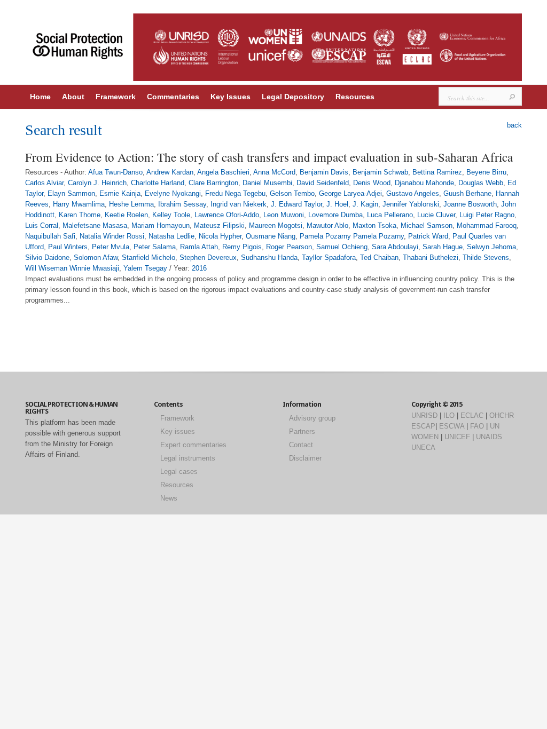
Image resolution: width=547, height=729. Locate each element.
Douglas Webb (480, 183)
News (168, 498)
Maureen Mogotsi (275, 225)
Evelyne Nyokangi (173, 193)
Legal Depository (293, 96)
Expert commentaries (193, 445)
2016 (199, 268)
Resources (354, 96)
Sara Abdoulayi (395, 247)
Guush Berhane (467, 193)
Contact (301, 445)
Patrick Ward (428, 236)
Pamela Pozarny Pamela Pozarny (352, 236)
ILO (449, 415)
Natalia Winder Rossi (112, 236)
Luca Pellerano (390, 215)
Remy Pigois (242, 247)
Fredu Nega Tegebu (235, 193)
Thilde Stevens (486, 257)
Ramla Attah (199, 247)
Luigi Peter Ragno (486, 215)
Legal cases (179, 471)
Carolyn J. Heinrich (97, 183)
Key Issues (230, 96)
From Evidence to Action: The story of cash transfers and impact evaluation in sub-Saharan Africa (269, 157)
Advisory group (312, 418)
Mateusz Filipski (219, 225)
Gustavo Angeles (412, 193)
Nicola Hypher (220, 236)
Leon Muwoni (283, 215)
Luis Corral (41, 225)
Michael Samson (426, 225)
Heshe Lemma (131, 204)
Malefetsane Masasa (94, 225)
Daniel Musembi (267, 183)
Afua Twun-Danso (115, 172)
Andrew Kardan (169, 172)
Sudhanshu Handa (269, 257)
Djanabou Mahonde (424, 183)
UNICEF (457, 437)
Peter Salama (155, 247)
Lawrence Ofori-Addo (226, 215)
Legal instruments (187, 458)
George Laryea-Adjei (350, 193)
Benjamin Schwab (380, 172)
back (514, 125)
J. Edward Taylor (296, 204)
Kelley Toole (171, 215)
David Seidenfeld (322, 183)
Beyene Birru (486, 172)
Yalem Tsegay (145, 268)
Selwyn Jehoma (491, 247)
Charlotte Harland (157, 183)
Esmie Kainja (119, 193)
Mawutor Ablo (327, 225)
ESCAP (423, 426)
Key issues (177, 431)
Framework (116, 96)
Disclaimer (305, 458)
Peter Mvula (110, 247)
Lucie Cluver (436, 215)
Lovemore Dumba (335, 215)
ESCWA (451, 426)
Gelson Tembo (292, 193)
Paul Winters (68, 247)
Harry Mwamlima (79, 204)
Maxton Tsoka (374, 225)
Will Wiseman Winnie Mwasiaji (72, 268)
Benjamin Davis (324, 172)
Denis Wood (371, 183)
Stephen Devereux (208, 257)
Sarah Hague (443, 247)
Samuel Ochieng (342, 247)
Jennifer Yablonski (410, 204)
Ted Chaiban (379, 257)
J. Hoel (337, 204)
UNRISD (424, 415)
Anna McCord (274, 172)
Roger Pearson (289, 247)
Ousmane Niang (270, 236)
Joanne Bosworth (470, 204)
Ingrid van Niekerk (238, 204)
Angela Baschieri (223, 172)
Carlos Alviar (44, 183)
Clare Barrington (213, 183)
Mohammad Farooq (487, 225)
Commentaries (173, 96)
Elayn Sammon (71, 193)
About (73, 96)
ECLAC (471, 415)
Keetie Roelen (126, 215)
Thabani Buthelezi (430, 257)
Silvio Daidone (47, 257)
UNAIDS (489, 437)
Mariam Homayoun (160, 225)
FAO (477, 426)
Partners (302, 431)
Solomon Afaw (96, 257)
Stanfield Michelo (148, 257)
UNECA (423, 447)
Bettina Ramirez (437, 172)
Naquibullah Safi (50, 236)
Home (40, 96)
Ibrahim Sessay (182, 204)
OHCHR (501, 415)
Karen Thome (79, 215)
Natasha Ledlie (171, 236)
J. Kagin (365, 204)
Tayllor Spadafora (329, 257)
